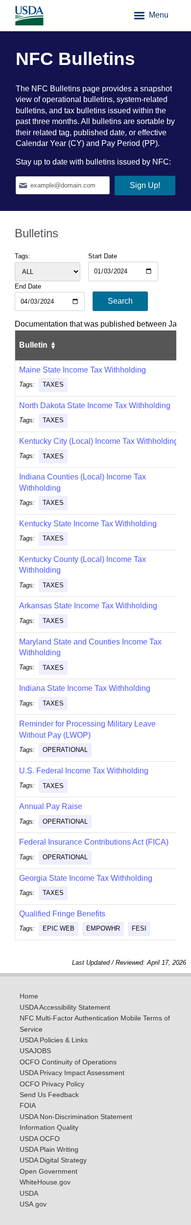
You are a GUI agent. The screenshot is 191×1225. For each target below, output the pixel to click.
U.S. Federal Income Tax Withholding (83, 771)
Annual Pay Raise (50, 806)
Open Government (48, 1171)
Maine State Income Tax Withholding (82, 370)
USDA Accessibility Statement (65, 1007)
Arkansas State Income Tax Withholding (88, 606)
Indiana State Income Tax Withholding (84, 688)
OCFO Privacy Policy (52, 1084)
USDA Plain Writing (49, 1149)
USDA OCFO (40, 1138)
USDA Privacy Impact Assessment (72, 1073)
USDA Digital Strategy (53, 1160)
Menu (157, 15)
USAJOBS (35, 1051)
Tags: (22, 256)
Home (29, 996)
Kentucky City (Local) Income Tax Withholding (98, 441)
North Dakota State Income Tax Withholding (94, 405)
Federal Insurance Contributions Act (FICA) (93, 842)
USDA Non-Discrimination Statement (76, 1117)
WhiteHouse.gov (45, 1182)
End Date (28, 286)
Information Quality (49, 1127)
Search (120, 301)
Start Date (102, 256)
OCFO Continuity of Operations (68, 1062)
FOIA (28, 1105)
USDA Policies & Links (54, 1040)
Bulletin (34, 345)
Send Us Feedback (49, 1095)
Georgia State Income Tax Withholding (85, 878)
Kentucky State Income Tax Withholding (88, 523)
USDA (29, 1193)
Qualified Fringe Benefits (62, 914)
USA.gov (33, 1204)
